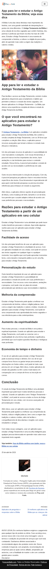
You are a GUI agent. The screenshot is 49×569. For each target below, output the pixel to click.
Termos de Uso (24, 565)
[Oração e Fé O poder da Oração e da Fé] (8, 4)
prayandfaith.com (9, 562)
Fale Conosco (36, 565)
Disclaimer (6, 558)
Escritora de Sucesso (36, 488)
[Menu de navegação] (44, 4)
